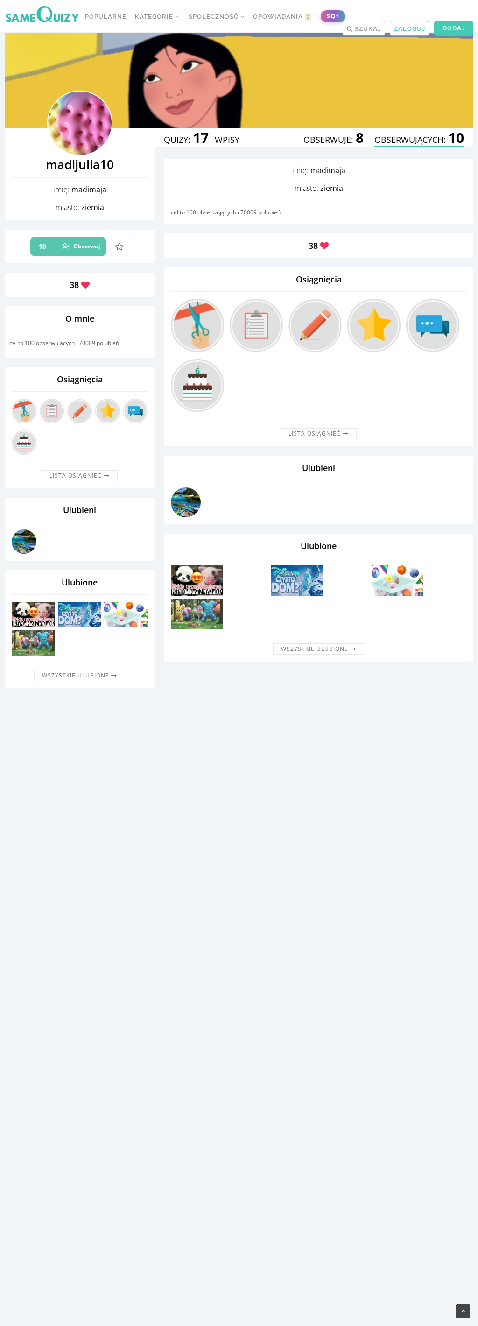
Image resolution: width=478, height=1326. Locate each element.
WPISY (227, 139)
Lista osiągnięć (76, 476)
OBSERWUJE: (333, 139)
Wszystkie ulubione (76, 675)
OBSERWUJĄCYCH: (419, 139)
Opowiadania (281, 16)
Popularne (106, 16)
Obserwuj (69, 246)
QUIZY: (186, 139)
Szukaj (367, 28)
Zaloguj (409, 28)
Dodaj (454, 28)
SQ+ (333, 16)
